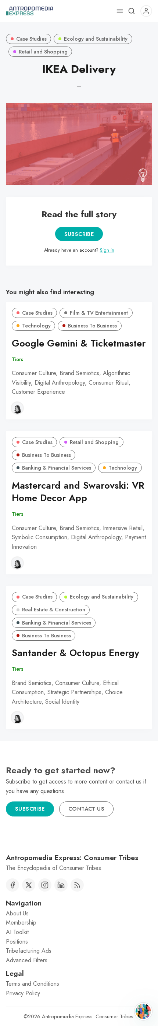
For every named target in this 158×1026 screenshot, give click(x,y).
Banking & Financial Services (56, 467)
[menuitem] (79, 913)
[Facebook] (12, 885)
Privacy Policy (23, 993)
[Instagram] (44, 885)
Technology (36, 325)
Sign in (107, 250)
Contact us (86, 808)
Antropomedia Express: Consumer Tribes (87, 1016)
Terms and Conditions (32, 983)
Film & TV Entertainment (99, 312)
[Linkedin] (61, 885)
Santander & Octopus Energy (75, 653)
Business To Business (92, 325)
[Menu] (120, 11)
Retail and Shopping (43, 51)
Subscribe (79, 234)
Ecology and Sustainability (96, 38)
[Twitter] (28, 885)
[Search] (131, 11)
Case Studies (31, 38)
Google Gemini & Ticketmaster (79, 343)
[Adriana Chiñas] (17, 408)
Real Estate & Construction (53, 609)
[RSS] (77, 885)
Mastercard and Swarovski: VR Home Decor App (78, 492)
